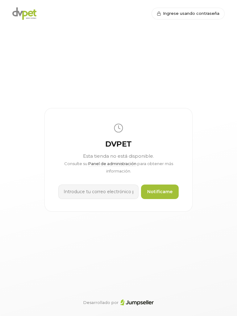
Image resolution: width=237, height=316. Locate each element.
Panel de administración (112, 163)
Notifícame (160, 191)
